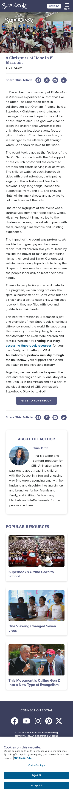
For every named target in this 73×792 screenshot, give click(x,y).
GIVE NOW (54, 6)
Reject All (36, 775)
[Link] (64, 80)
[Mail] (55, 80)
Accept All (36, 785)
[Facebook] (38, 80)
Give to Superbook (36, 401)
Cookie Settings (36, 765)
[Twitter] (47, 80)
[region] (36, 764)
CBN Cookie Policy (23, 758)
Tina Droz (14, 68)
